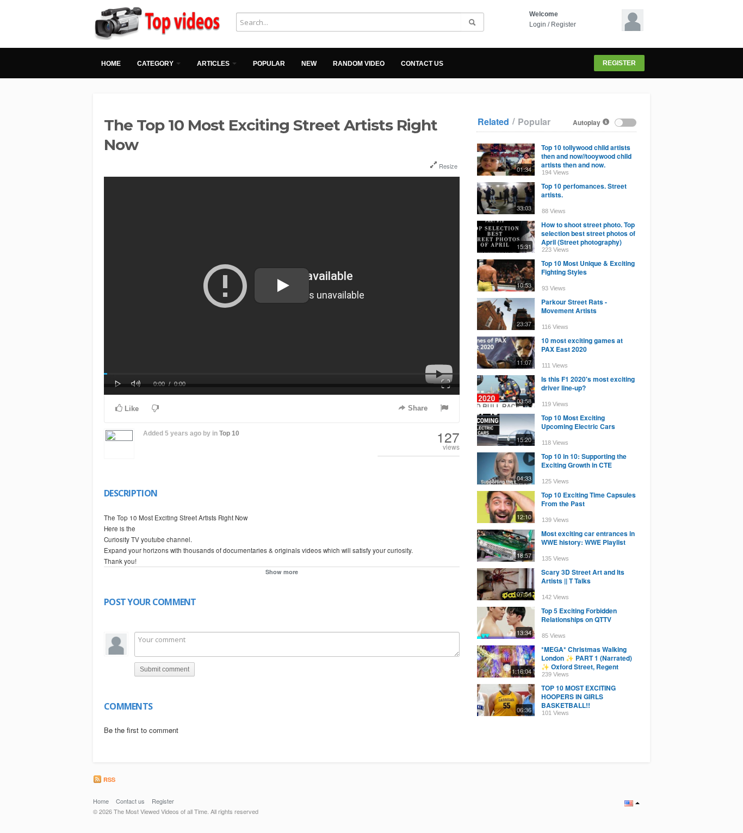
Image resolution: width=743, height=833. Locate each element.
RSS (108, 779)
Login (537, 24)
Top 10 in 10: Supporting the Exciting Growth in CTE (584, 460)
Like (130, 409)
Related (493, 122)
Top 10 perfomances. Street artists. (584, 190)
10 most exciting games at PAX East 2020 (582, 344)
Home (111, 63)
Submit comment (164, 669)
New (309, 63)
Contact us (422, 63)
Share (417, 408)
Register (563, 24)
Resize (447, 165)
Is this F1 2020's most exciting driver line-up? (588, 383)
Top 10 (229, 433)
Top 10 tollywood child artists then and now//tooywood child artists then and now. (586, 156)
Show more (281, 572)
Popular (269, 63)
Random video (359, 63)
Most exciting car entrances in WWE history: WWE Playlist (588, 538)
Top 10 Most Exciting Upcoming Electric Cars (578, 422)
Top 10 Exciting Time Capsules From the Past (588, 499)
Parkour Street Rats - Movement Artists (574, 306)
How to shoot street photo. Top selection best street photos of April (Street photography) (588, 233)
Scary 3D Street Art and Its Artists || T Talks (582, 576)
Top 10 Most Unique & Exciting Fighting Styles (588, 267)
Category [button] (156, 63)
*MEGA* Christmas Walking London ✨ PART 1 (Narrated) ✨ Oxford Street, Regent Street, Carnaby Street (586, 662)
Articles (214, 63)
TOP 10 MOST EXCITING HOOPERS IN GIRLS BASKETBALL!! (578, 696)
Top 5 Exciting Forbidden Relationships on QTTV (579, 615)
